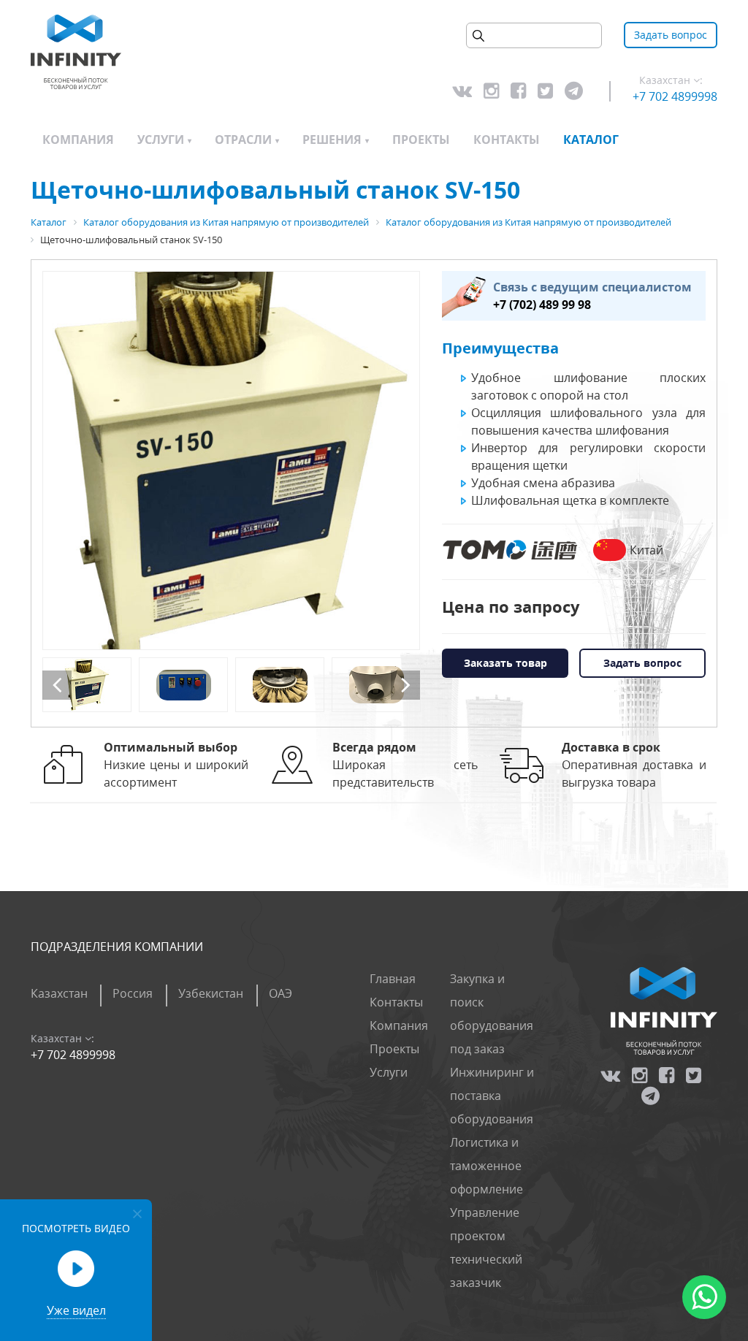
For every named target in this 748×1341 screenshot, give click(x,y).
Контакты (506, 139)
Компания (78, 139)
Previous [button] (57, 685)
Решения (332, 139)
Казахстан (59, 993)
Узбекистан (210, 993)
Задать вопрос (670, 35)
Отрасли (243, 139)
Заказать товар (505, 663)
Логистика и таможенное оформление (486, 1165)
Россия (132, 993)
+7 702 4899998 (675, 96)
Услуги (160, 139)
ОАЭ (280, 993)
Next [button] (405, 685)
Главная (393, 979)
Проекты (421, 139)
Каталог (591, 139)
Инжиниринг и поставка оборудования (492, 1095)
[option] (231, 460)
